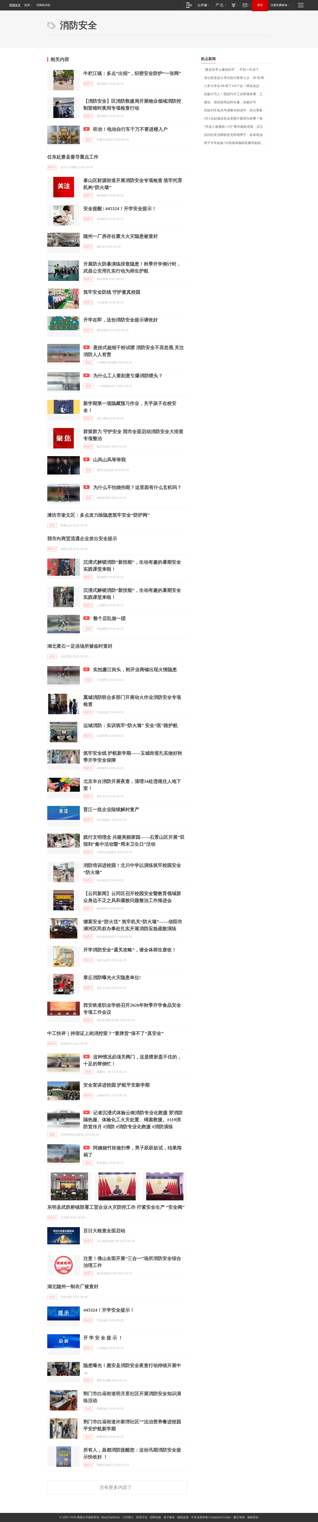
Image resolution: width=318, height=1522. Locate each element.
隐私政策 (183, 1517)
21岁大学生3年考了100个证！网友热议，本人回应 (237, 86)
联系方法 (141, 1517)
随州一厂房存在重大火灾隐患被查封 (120, 236)
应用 (27, 5)
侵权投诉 (252, 1517)
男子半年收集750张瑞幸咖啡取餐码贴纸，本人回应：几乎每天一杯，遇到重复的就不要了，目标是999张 (237, 143)
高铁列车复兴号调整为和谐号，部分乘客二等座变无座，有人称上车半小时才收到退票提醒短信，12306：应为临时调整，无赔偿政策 (237, 110)
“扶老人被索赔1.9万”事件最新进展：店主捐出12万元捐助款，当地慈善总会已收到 (237, 126)
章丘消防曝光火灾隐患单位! (112, 977)
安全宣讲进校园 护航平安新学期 (116, 1085)
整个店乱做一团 (109, 618)
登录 (260, 5)
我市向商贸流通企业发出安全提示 (82, 538)
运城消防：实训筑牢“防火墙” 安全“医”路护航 (130, 725)
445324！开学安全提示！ (109, 1310)
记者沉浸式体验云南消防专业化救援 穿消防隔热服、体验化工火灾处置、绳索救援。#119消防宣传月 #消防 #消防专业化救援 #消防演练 (133, 1119)
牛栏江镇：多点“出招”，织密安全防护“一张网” (132, 73)
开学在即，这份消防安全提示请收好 (120, 319)
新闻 (52, 525)
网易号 (88, 83)
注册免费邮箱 (279, 5)
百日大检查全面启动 (104, 1230)
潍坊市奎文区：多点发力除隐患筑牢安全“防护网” (98, 515)
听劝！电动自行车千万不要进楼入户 (130, 129)
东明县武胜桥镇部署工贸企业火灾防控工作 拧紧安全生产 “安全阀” (116, 1207)
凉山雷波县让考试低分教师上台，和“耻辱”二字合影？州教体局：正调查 (237, 78)
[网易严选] (220, 5)
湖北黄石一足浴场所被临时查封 (79, 646)
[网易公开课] (203, 5)
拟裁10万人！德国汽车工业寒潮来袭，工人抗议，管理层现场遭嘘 (237, 94)
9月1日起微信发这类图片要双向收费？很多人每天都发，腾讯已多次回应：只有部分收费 (237, 118)
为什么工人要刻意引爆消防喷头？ (128, 375)
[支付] (234, 5)
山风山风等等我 (109, 459)
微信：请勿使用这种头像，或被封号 (230, 102)
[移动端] (189, 5)
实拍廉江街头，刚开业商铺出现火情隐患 (135, 669)
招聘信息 (155, 1517)
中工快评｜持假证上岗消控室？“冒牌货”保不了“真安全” (105, 1033)
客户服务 (169, 1517)
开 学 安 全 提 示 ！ (103, 1337)
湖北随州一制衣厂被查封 (72, 1286)
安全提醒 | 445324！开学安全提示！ (119, 208)
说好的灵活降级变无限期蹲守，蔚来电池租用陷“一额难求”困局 (237, 135)
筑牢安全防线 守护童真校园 (111, 292)
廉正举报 (239, 1517)
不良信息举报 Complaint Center (211, 1517)
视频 (88, 139)
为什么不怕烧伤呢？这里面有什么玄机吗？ (137, 487)
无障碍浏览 (43, 5)
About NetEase (110, 1517)
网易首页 (14, 5)
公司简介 (128, 1517)
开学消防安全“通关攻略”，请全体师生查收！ (129, 949)
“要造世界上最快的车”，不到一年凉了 (231, 69)
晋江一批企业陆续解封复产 (111, 809)
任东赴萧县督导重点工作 (72, 156)
